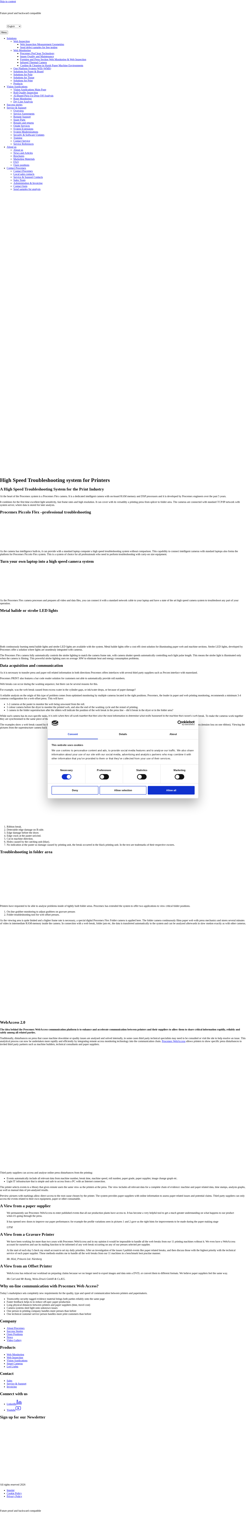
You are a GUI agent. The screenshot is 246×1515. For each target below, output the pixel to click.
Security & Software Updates (28, 134)
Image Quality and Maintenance (37, 56)
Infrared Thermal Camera (33, 62)
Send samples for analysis (26, 189)
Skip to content (8, 1)
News (10, 1337)
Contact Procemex (16, 168)
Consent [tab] (73, 734)
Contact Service (21, 140)
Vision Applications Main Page (29, 89)
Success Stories (15, 1331)
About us (11, 146)
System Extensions (23, 128)
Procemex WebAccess (173, 1041)
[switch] (104, 776)
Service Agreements (23, 113)
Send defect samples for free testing (38, 47)
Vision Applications (17, 86)
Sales (9, 1380)
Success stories (14, 104)
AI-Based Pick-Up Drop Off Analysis (33, 95)
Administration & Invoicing (28, 183)
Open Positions (15, 1334)
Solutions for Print (23, 80)
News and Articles (23, 153)
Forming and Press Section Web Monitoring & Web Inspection (53, 59)
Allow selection (123, 790)
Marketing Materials (24, 159)
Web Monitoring (22, 50)
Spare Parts (19, 119)
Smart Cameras (15, 1363)
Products (18, 83)
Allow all (171, 790)
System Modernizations (25, 131)
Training (17, 137)
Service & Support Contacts (28, 177)
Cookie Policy (14, 1493)
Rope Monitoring (22, 98)
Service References (23, 143)
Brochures (18, 156)
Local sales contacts (23, 174)
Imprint (10, 1490)
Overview (18, 110)
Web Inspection (21, 41)
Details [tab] (123, 734)
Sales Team (19, 180)
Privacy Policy (14, 1496)
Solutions (12, 38)
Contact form (20, 186)
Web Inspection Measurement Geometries (42, 44)
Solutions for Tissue (23, 77)
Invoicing (12, 1386)
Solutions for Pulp (22, 74)
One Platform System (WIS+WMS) (32, 68)
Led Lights (12, 1366)
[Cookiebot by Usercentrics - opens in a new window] (180, 722)
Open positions (21, 165)
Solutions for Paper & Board (28, 71)
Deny (75, 790)
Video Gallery (14, 1340)
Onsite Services (21, 125)
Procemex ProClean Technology (37, 53)
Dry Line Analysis (23, 101)
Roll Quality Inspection (25, 92)
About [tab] (173, 734)
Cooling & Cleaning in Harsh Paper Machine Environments (51, 65)
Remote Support (22, 116)
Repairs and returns (23, 122)
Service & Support (16, 107)
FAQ (16, 162)
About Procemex (16, 1328)
